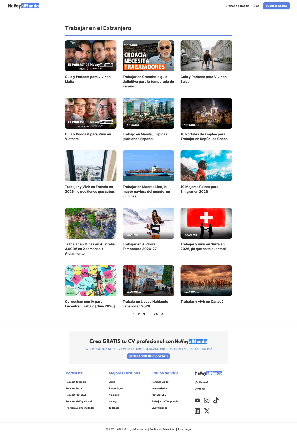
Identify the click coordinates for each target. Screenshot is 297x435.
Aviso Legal (184, 429)
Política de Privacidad (162, 429)
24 (156, 314)
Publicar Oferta (276, 5)
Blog (256, 5)
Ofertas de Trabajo (237, 5)
